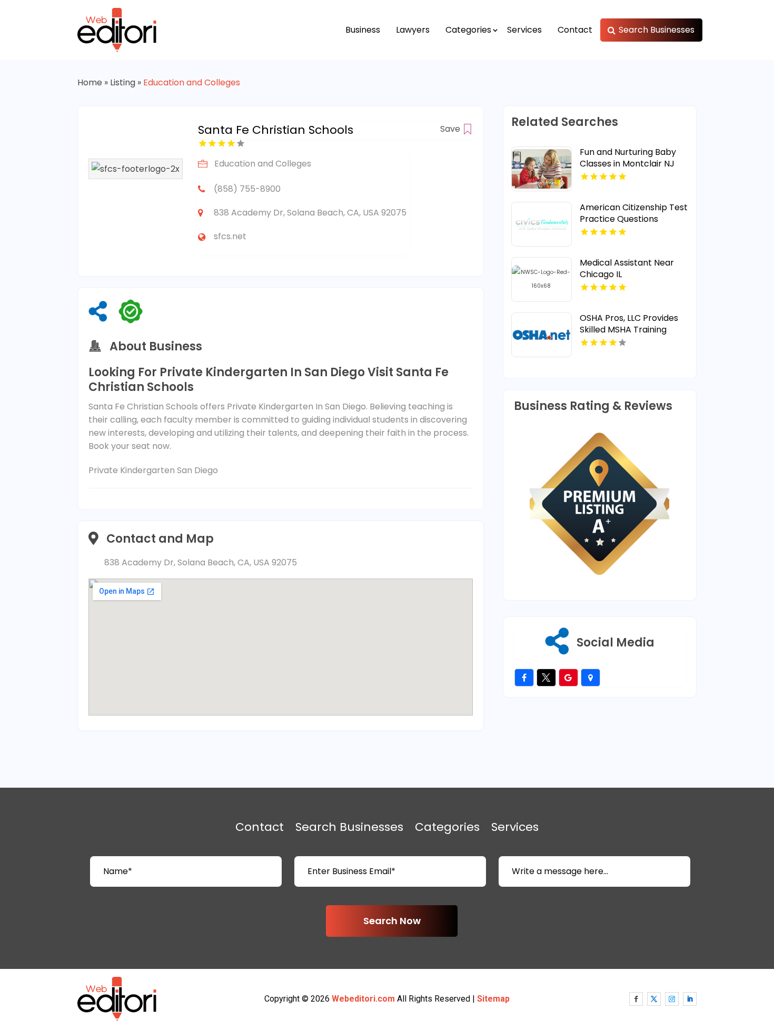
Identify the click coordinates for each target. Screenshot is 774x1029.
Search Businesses (656, 30)
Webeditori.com (363, 999)
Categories (468, 30)
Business (362, 30)
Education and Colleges (191, 82)
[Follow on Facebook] (636, 999)
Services (524, 30)
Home (89, 82)
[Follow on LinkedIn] (690, 999)
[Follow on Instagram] (672, 999)
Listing (122, 82)
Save (451, 129)
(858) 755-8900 (247, 189)
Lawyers (413, 30)
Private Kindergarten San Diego (153, 470)
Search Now (392, 920)
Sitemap (493, 999)
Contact (575, 30)
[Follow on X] (654, 999)
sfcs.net (230, 236)
